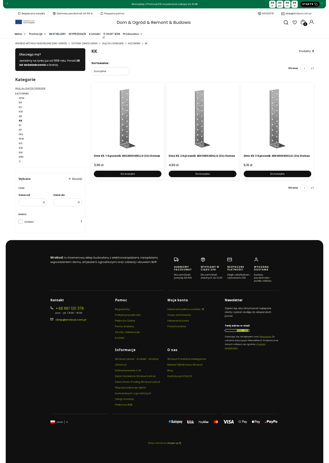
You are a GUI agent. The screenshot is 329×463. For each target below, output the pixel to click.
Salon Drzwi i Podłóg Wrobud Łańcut (137, 382)
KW (21, 111)
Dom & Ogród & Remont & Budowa (154, 22)
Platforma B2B (124, 405)
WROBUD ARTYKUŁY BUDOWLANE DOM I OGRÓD (41, 43)
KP (20, 130)
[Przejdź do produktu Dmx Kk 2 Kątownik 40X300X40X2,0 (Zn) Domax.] (202, 119)
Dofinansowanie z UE (128, 370)
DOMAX (29, 222)
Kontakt (120, 338)
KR (20, 102)
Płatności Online (125, 320)
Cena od (24, 195)
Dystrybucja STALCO (179, 376)
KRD (21, 157)
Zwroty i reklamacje (127, 332)
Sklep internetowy (163, 443)
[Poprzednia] (7, 4)
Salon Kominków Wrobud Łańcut (135, 376)
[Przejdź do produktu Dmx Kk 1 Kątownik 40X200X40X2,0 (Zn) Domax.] (127, 119)
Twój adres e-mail (237, 325)
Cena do (59, 195)
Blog (170, 370)
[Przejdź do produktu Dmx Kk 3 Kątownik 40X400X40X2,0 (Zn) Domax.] (277, 119)
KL (20, 125)
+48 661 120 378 (69, 308)
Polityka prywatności (128, 315)
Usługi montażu (124, 399)
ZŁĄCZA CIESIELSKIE (113, 43)
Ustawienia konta (178, 320)
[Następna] (321, 4)
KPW (21, 98)
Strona (293, 68)
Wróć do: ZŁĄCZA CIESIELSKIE (30, 88)
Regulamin (265, 336)
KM (20, 152)
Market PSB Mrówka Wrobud (185, 365)
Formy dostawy (124, 326)
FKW (21, 139)
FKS (21, 134)
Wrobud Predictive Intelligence (186, 359)
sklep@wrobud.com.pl (298, 13)
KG (20, 143)
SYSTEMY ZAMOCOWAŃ (84, 43)
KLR (21, 148)
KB (20, 116)
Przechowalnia (176, 326)
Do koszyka (128, 174)
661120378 (268, 13)
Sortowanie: (100, 63)
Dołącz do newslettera (242, 330)
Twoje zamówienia (179, 315)
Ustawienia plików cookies (184, 309)
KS (20, 107)
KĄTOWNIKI (134, 43)
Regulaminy (122, 309)
